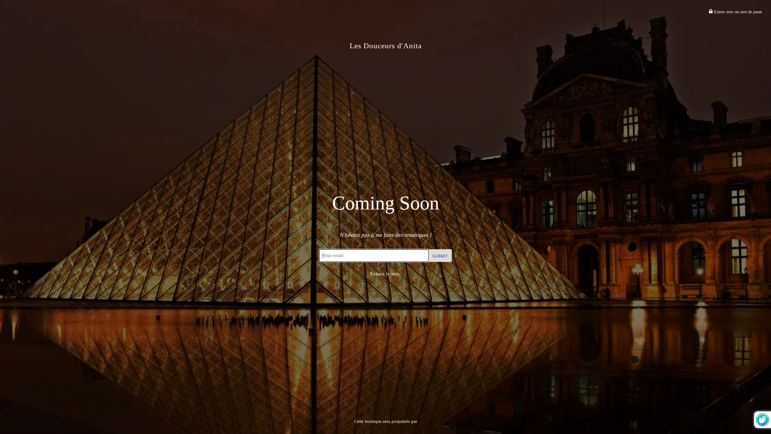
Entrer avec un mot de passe (737, 12)
